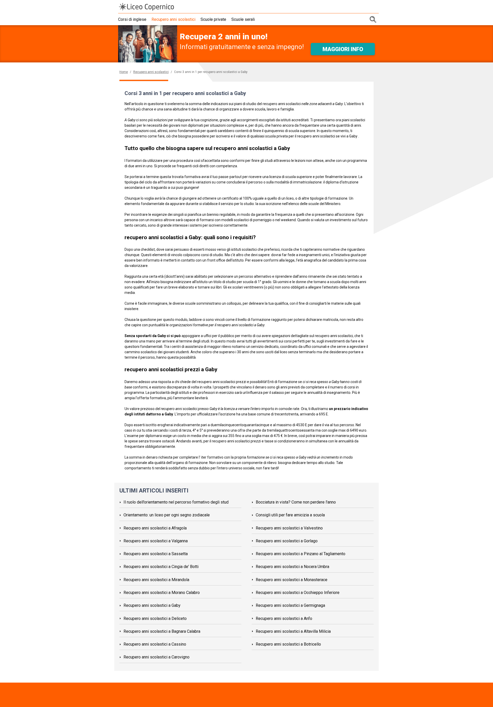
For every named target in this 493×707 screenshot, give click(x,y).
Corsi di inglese (132, 19)
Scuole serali (243, 19)
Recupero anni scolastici (173, 19)
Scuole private (213, 19)
